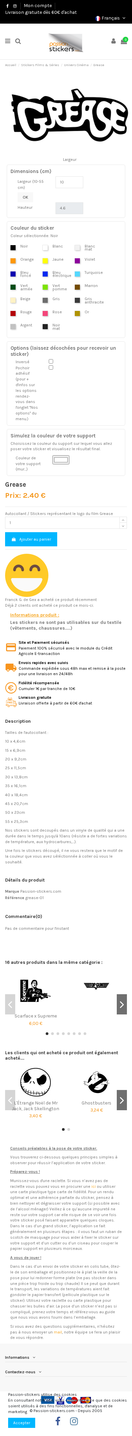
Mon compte (38, 5)
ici (93, 1186)
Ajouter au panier (35, 539)
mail (58, 1332)
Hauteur (25, 207)
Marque (12, 891)
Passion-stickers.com (40, 891)
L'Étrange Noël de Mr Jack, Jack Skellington (35, 1105)
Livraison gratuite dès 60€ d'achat (41, 12)
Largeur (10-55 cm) (31, 184)
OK (25, 197)
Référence (14, 897)
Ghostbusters (96, 1102)
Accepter (21, 1422)
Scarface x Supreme (36, 1015)
